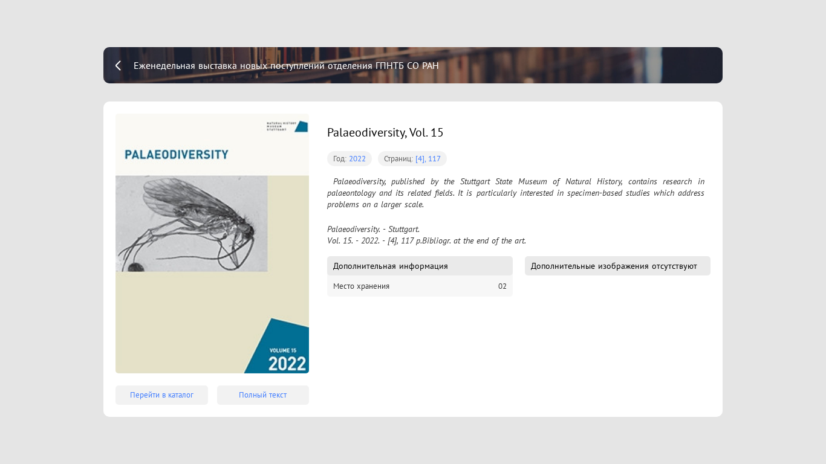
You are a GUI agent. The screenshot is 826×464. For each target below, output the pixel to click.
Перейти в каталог (161, 395)
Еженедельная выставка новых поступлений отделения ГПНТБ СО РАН (286, 65)
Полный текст (263, 395)
